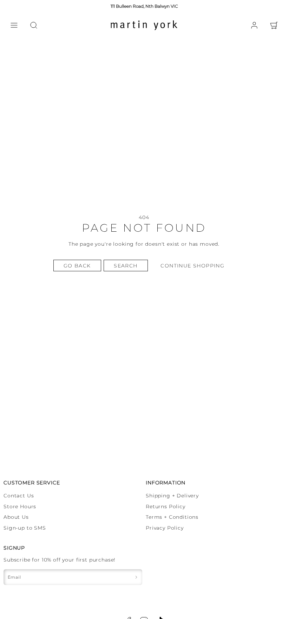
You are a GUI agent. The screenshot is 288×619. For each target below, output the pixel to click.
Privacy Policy (165, 528)
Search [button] (125, 266)
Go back (77, 266)
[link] (254, 25)
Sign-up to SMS (25, 528)
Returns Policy (165, 506)
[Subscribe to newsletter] (136, 577)
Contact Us (19, 495)
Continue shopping (192, 266)
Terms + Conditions (172, 517)
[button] (14, 25)
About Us (16, 517)
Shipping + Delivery (172, 495)
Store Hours (20, 506)
